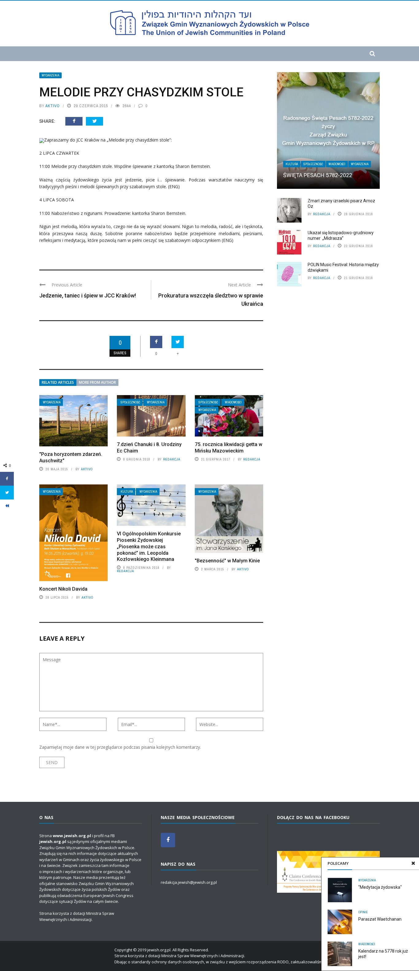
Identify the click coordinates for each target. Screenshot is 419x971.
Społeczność (130, 402)
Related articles (58, 382)
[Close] (413, 863)
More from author (97, 382)
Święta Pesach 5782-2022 (317, 175)
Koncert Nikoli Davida (63, 589)
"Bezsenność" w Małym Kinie (227, 561)
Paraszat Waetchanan (380, 919)
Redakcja (171, 459)
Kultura (127, 492)
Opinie (363, 912)
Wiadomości (233, 402)
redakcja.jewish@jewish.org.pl (189, 882)
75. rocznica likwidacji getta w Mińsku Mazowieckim (228, 447)
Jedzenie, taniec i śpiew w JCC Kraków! (87, 295)
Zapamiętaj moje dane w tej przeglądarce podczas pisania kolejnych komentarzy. (120, 747)
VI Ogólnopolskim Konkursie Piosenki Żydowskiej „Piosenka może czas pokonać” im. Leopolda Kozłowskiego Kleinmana (149, 546)
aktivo (52, 105)
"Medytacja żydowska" (380, 887)
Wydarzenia (50, 75)
